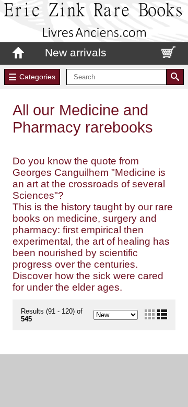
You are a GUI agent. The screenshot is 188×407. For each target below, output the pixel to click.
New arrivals (76, 52)
